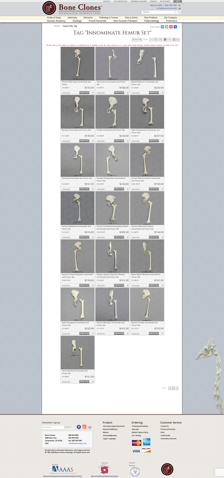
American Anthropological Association (104, 476)
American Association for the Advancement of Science (62, 476)
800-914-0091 (156, 5)
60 (155, 39)
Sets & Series (131, 17)
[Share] (175, 26)
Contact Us (165, 426)
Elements (88, 17)
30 (151, 39)
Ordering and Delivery (140, 426)
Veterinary (72, 17)
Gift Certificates (120, 1)
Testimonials (165, 435)
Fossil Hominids (98, 20)
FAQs (162, 432)
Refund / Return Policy (140, 432)
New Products (150, 17)
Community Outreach (168, 438)
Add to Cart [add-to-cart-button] (84, 92)
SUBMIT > (68, 427)
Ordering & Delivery (139, 1)
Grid (168, 39)
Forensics (171, 20)
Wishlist (153, 1)
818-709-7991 (171, 5)
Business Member (132, 464)
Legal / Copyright (109, 438)
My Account (165, 1)
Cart (178, 1)
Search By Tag (70, 26)
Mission (106, 432)
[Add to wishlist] (92, 92)
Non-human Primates (125, 20)
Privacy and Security (168, 429)
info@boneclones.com (167, 8)
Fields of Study (54, 17)
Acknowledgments (110, 435)
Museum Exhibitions (110, 429)
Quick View (66, 93)
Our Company (170, 17)
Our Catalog (136, 435)
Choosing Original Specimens (114, 426)
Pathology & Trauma (108, 17)
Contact (106, 1)
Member (55, 465)
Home (57, 26)
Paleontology (151, 20)
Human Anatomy (56, 20)
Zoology (77, 20)
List (177, 39)
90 (160, 39)
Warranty (135, 429)
